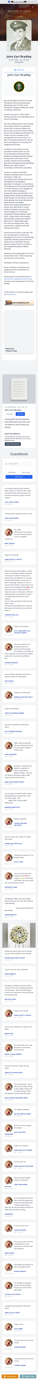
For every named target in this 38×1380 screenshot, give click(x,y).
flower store (11, 294)
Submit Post (19, 477)
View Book (9, 414)
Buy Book (20, 414)
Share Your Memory (12, 444)
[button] (19, 935)
